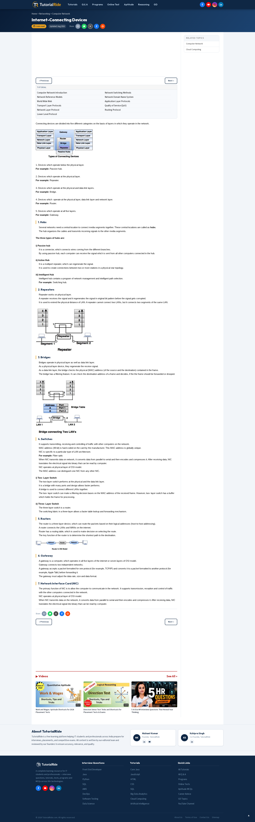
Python (85, 779)
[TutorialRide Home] (47, 4)
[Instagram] (214, 4)
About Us (178, 817)
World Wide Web (44, 101)
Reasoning (143, 4)
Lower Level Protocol (47, 114)
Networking (44, 13)
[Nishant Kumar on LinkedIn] (144, 742)
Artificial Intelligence (139, 803)
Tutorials (72, 4)
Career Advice (184, 794)
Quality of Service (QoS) (115, 105)
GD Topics (183, 798)
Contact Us (204, 817)
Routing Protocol (113, 109)
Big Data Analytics (138, 794)
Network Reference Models (49, 97)
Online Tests (184, 784)
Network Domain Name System (119, 97)
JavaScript (135, 774)
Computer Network (194, 43)
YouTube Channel (186, 803)
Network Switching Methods (118, 92)
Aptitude (129, 4)
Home (34, 13)
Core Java (134, 769)
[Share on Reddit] (102, 26)
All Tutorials (183, 769)
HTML (133, 779)
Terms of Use (191, 817)
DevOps (86, 794)
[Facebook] (202, 4)
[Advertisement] (106, 55)
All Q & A (182, 774)
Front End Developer (92, 769)
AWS (84, 789)
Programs (97, 4)
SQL (84, 784)
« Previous (44, 80)
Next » (171, 80)
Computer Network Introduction (52, 92)
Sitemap (215, 817)
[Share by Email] (77, 26)
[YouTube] (208, 4)
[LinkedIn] (220, 4)
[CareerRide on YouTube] (149, 742)
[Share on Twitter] (90, 26)
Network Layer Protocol (48, 109)
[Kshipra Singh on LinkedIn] (192, 742)
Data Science (88, 803)
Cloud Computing (193, 49)
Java (84, 774)
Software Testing (90, 798)
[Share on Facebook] (96, 26)
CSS (132, 784)
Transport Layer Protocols (49, 105)
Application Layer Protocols (117, 101)
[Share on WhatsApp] (84, 26)
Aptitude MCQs (185, 789)
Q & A (85, 4)
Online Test (113, 4)
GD (155, 4)
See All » (172, 676)
